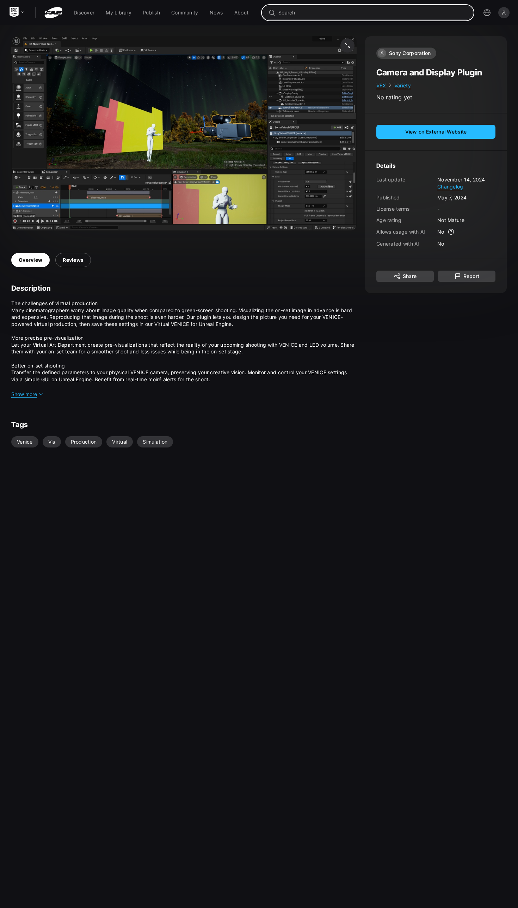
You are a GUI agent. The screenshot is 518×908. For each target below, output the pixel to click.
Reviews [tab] (73, 260)
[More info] (451, 232)
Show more (24, 394)
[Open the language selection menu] (487, 12)
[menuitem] (84, 12)
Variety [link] (402, 85)
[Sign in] (504, 12)
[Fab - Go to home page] (53, 12)
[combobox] (372, 12)
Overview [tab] (30, 260)
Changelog (450, 187)
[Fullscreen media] (347, 45)
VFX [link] (381, 85)
